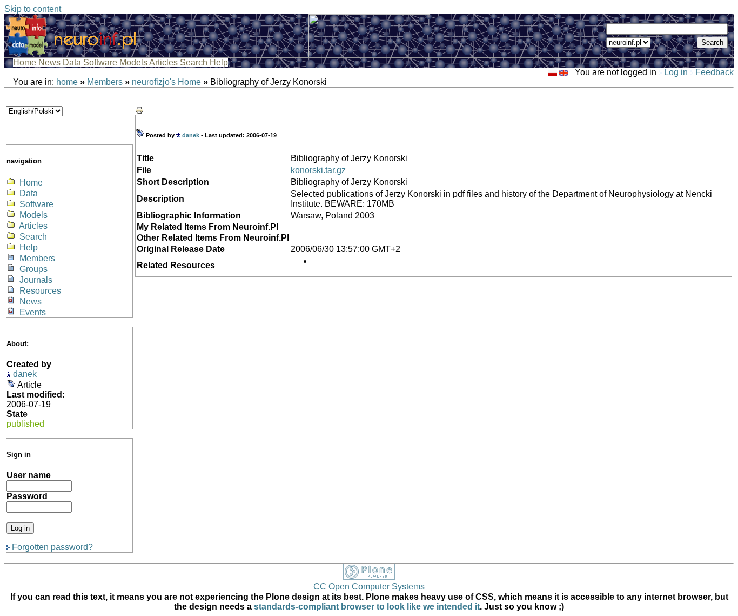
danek (25, 374)
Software (101, 62)
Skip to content (32, 9)
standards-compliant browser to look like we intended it (367, 606)
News (50, 62)
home (67, 82)
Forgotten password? (51, 547)
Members (105, 82)
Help (219, 62)
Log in (676, 72)
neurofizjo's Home (166, 82)
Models (134, 62)
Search (195, 62)
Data (73, 62)
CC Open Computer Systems (369, 586)
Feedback (713, 72)
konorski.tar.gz (318, 170)
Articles (164, 62)
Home (25, 62)
